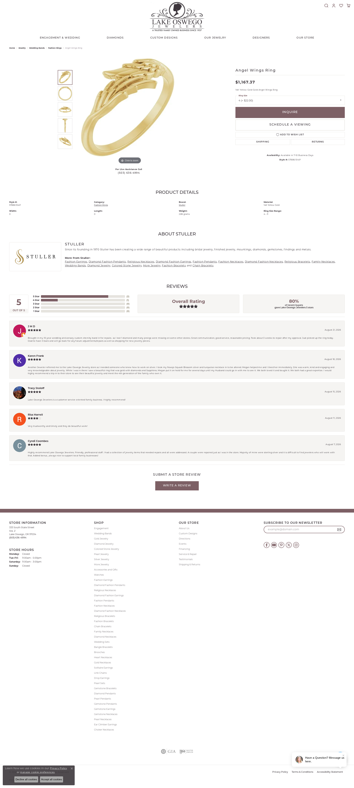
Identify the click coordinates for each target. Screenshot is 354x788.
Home (12, 48)
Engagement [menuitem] (101, 528)
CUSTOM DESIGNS (164, 38)
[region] (129, 109)
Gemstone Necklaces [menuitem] (105, 714)
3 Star (36, 303)
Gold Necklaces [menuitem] (102, 662)
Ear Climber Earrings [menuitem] (105, 724)
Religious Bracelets (297, 261)
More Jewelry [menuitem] (101, 564)
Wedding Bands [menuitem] (103, 533)
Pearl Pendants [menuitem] (102, 698)
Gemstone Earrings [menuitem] (104, 709)
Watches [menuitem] (99, 574)
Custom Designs (188, 533)
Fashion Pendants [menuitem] (104, 600)
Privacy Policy (280, 772)
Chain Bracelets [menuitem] (102, 626)
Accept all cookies (51, 779)
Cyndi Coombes (38, 441)
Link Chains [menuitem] (100, 672)
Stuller (182, 205)
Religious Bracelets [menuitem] (104, 616)
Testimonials (186, 559)
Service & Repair (188, 554)
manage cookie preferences (37, 772)
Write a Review (177, 485)
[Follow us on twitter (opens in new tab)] (289, 545)
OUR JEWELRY (215, 38)
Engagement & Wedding (60, 38)
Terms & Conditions (302, 772)
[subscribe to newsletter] (339, 529)
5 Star (36, 296)
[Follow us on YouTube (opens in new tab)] (274, 545)
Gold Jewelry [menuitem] (101, 538)
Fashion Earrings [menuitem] (103, 580)
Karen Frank (36, 355)
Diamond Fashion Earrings (173, 261)
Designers (261, 38)
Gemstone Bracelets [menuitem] (105, 688)
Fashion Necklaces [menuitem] (104, 605)
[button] (326, 5)
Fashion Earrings (76, 261)
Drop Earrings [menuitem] (102, 678)
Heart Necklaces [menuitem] (103, 657)
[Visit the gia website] (168, 751)
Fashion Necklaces (230, 261)
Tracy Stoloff (36, 388)
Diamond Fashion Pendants (107, 261)
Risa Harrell (35, 414)
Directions (184, 538)
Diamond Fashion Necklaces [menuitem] (110, 611)
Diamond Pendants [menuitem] (105, 693)
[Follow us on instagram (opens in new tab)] (296, 545)
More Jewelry (152, 265)
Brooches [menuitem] (99, 652)
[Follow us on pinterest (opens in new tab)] (281, 545)
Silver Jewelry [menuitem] (101, 559)
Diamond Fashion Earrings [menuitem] (109, 595)
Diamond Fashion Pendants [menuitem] (109, 585)
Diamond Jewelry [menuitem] (104, 543)
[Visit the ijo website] (186, 751)
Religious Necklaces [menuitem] (105, 590)
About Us (184, 528)
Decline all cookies (26, 779)
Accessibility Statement (330, 772)
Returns (318, 142)
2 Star (36, 307)
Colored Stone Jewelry (127, 265)
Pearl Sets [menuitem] (99, 683)
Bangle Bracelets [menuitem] (103, 647)
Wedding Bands (37, 48)
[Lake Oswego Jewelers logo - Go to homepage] (177, 16)
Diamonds (115, 38)
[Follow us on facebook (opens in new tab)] (267, 545)
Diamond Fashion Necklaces (264, 261)
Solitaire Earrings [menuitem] (103, 667)
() (127, 296)
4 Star (36, 300)
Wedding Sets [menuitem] (102, 642)
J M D (31, 326)
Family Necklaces (323, 261)
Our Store (305, 38)
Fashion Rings (55, 48)
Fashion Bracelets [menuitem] (104, 621)
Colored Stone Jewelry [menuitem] (106, 549)
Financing (184, 549)
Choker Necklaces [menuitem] (104, 729)
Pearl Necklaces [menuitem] (103, 719)
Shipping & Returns (189, 564)
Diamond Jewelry (98, 265)
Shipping (262, 142)
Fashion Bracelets (174, 265)
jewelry (22, 48)
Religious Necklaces (140, 261)
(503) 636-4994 (129, 173)
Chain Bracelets (203, 265)
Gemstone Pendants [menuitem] (105, 703)
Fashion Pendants (205, 261)
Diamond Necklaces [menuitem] (105, 636)
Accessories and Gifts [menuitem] (105, 569)
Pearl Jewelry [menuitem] (101, 554)
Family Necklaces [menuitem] (103, 631)
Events (182, 543)
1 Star (36, 311)
